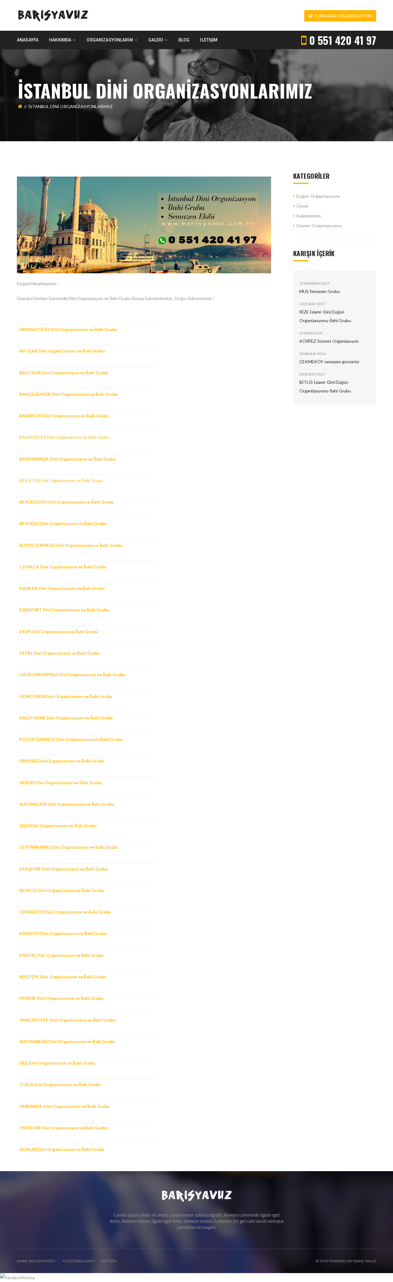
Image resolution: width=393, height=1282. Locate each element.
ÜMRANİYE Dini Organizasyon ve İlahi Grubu (64, 1106)
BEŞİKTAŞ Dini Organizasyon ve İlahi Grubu (61, 480)
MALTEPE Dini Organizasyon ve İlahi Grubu (62, 976)
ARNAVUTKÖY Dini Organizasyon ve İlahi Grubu (68, 329)
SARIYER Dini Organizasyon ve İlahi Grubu (61, 760)
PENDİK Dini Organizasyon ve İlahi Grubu (61, 998)
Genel (302, 205)
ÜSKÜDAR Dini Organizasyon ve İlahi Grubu (63, 1127)
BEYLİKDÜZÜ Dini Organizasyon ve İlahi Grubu (66, 502)
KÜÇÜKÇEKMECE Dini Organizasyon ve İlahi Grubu (71, 739)
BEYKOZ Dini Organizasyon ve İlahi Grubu (61, 890)
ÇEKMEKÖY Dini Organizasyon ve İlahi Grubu (65, 911)
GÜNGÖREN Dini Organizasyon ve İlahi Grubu (65, 696)
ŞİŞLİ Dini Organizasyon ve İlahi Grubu (58, 825)
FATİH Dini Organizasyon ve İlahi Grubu (59, 653)
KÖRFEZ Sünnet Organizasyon (329, 341)
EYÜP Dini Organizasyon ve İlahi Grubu (58, 631)
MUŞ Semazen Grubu (319, 291)
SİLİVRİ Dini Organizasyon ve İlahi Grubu (60, 782)
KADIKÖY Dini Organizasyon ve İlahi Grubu (63, 933)
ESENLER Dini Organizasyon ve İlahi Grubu (62, 588)
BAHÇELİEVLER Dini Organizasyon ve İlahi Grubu (68, 394)
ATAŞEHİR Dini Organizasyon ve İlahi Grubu (63, 868)
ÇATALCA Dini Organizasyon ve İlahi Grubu (62, 566)
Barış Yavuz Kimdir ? (36, 1261)
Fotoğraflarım (79, 1261)
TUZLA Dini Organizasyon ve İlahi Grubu (60, 1084)
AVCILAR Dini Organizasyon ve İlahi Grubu (62, 350)
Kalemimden (308, 215)
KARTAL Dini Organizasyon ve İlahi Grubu (61, 955)
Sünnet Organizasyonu (319, 225)
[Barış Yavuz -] (53, 15)
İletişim (109, 1261)
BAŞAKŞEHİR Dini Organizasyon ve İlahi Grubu (64, 437)
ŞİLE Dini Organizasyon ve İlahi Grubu (57, 1063)
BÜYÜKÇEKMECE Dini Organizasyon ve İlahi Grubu (70, 545)
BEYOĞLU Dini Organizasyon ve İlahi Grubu (63, 523)
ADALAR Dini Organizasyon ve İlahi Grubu (61, 1149)
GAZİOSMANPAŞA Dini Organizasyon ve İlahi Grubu (72, 674)
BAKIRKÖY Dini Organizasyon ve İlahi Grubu (64, 415)
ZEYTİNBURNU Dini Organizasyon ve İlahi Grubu (68, 847)
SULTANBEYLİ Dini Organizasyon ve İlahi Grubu (67, 1041)
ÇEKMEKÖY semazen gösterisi (329, 361)
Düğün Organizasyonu (318, 196)
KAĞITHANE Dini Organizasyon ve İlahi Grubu (66, 717)
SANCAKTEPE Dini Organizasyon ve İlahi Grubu (67, 1020)
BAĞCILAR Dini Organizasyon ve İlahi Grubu (63, 372)
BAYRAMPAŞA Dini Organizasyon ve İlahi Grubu (67, 459)
